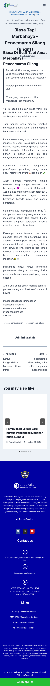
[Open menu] (44, 5)
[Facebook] (18, 531)
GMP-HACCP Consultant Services (23, 617)
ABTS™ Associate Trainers (23, 628)
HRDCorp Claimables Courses (23, 612)
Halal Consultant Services (23, 622)
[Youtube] (32, 531)
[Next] (42, 421)
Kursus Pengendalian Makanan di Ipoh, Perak (12, 362)
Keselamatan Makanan (20, 12)
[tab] (19, 451)
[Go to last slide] (7, 421)
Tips (37, 15)
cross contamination (13, 323)
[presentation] (25, 409)
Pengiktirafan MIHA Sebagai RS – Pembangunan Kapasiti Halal (37, 362)
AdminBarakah (25, 337)
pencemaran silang (35, 323)
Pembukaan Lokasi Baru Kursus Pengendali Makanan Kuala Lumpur (24, 432)
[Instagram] (25, 531)
